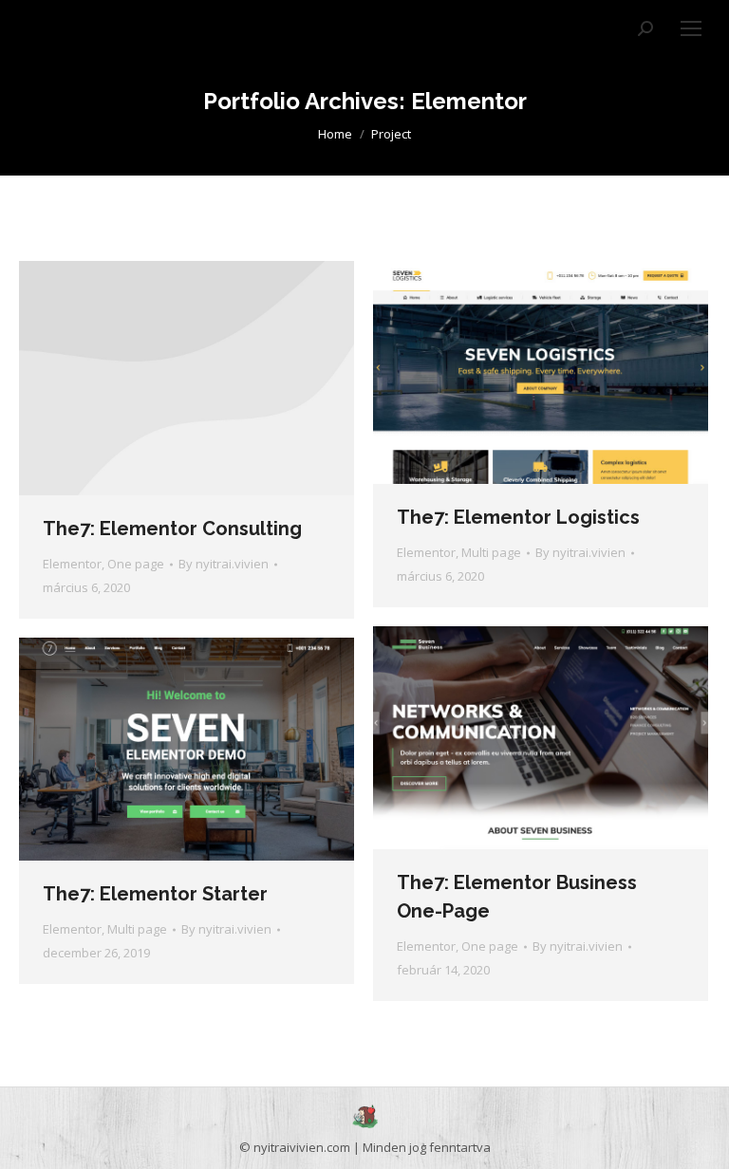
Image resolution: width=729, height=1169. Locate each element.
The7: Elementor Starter (155, 893)
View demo (490, 738)
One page (135, 563)
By (223, 563)
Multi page (491, 552)
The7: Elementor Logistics (518, 517)
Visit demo (161, 378)
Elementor (72, 563)
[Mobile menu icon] (691, 28)
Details (213, 378)
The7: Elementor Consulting (172, 528)
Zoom (541, 373)
